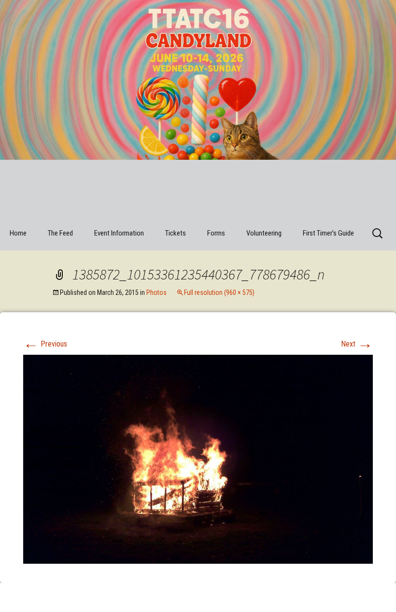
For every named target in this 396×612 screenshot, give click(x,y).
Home (18, 233)
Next (357, 343)
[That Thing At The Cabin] (198, 111)
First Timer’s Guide (328, 233)
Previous (45, 343)
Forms (216, 233)
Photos (156, 292)
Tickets (175, 233)
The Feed (60, 233)
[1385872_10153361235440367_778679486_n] (198, 458)
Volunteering (264, 233)
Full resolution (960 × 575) (219, 292)
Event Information (119, 233)
